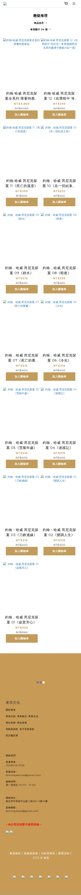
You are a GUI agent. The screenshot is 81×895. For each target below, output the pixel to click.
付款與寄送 (48, 853)
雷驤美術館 (13, 729)
